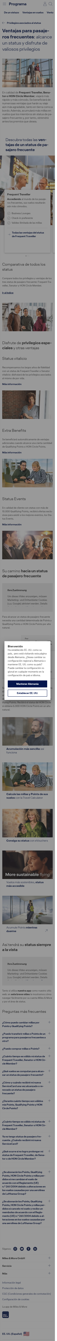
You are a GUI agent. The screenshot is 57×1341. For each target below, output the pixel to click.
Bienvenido (15, 646)
